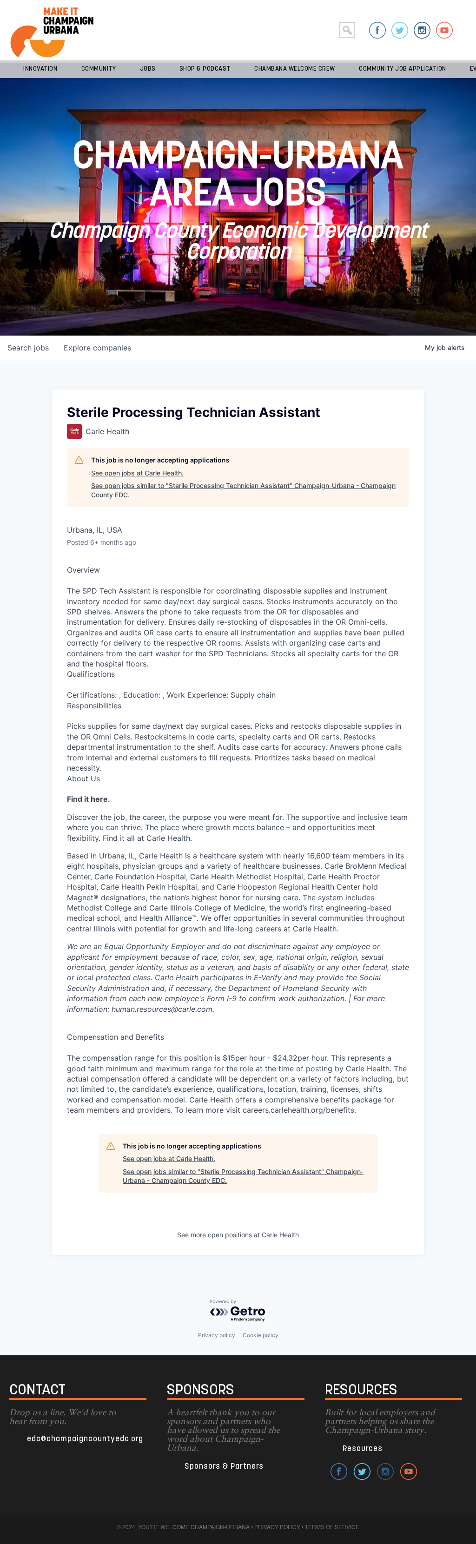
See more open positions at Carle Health (238, 1235)
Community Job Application (402, 69)
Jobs (148, 69)
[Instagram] (422, 30)
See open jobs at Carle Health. (137, 473)
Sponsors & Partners (224, 1467)
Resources (363, 1449)
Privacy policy (216, 1335)
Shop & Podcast (205, 69)
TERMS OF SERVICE (332, 1527)
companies (97, 347)
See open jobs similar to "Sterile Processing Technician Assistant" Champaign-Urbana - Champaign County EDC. (243, 490)
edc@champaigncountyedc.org (85, 1439)
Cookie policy (260, 1335)
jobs (28, 347)
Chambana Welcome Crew (294, 69)
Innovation (40, 69)
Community (98, 69)
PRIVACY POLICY (277, 1527)
